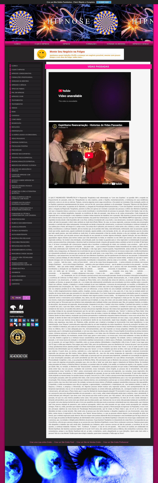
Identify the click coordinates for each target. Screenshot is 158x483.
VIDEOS (14, 108)
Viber (32, 324)
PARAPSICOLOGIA (18, 219)
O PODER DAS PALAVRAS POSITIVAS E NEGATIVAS (21, 203)
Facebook (11, 320)
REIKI (14, 112)
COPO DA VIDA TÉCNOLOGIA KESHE (22, 258)
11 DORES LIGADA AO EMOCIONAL (24, 135)
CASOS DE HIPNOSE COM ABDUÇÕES (21, 175)
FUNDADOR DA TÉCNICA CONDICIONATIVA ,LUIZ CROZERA (24, 214)
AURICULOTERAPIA (19, 227)
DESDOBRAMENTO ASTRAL (22, 250)
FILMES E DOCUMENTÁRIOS (22, 223)
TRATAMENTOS (17, 100)
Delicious (15, 324)
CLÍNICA (17, 44)
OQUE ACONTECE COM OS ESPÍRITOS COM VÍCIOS (21, 198)
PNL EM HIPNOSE (18, 92)
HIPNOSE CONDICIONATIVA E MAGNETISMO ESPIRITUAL (22, 209)
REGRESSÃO (16, 123)
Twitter (15, 320)
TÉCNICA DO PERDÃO (20, 231)
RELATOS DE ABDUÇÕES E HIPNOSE (21, 170)
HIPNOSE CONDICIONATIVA (66, 44)
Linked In (24, 320)
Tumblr (28, 320)
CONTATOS (16, 284)
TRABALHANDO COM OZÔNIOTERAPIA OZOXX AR (22, 264)
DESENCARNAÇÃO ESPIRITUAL (23, 161)
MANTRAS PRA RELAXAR (21, 238)
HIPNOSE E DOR (17, 96)
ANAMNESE (16, 272)
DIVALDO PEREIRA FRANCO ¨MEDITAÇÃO (22, 186)
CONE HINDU (16, 119)
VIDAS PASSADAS (18, 138)
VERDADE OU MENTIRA (116, 44)
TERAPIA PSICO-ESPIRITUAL (22, 158)
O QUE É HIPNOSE (42, 44)
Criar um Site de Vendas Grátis (89, 442)
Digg (32, 320)
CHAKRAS (15, 115)
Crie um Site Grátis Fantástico (71, 2)
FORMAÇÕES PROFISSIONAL (91, 44)
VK (24, 324)
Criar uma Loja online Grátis (41, 442)
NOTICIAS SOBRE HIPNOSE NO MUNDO (23, 181)
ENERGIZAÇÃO (17, 131)
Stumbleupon (11, 324)
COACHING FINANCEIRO (20, 242)
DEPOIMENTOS (17, 280)
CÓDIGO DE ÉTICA (18, 268)
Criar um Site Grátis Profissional (115, 442)
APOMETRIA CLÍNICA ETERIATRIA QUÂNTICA (24, 192)
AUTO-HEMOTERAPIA (19, 234)
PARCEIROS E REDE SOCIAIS (22, 254)
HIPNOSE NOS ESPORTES (21, 154)
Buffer (20, 324)
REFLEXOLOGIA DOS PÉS (21, 246)
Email (36, 324)
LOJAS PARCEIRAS (19, 276)
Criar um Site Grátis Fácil (64, 442)
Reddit (36, 320)
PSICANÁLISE (17, 150)
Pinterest (20, 320)
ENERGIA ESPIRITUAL (20, 142)
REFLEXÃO (16, 127)
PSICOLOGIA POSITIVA (20, 146)
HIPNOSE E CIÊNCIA (141, 44)
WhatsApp (28, 324)
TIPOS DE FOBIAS (18, 89)
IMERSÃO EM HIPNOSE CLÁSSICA (24, 165)
